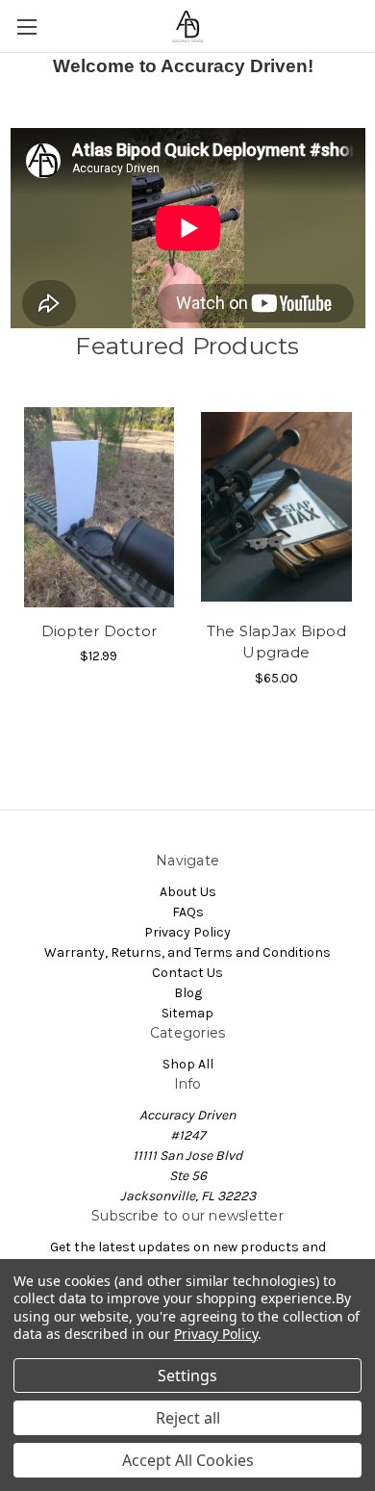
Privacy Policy (187, 932)
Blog (188, 993)
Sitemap (187, 1013)
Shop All (187, 1064)
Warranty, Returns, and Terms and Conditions (187, 952)
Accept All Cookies (188, 1460)
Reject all (188, 1417)
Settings (187, 1375)
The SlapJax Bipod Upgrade (276, 642)
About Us (188, 892)
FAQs (188, 912)
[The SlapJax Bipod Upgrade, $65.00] (277, 507)
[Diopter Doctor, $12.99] (99, 507)
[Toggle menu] (26, 26)
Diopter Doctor (99, 631)
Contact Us (187, 972)
